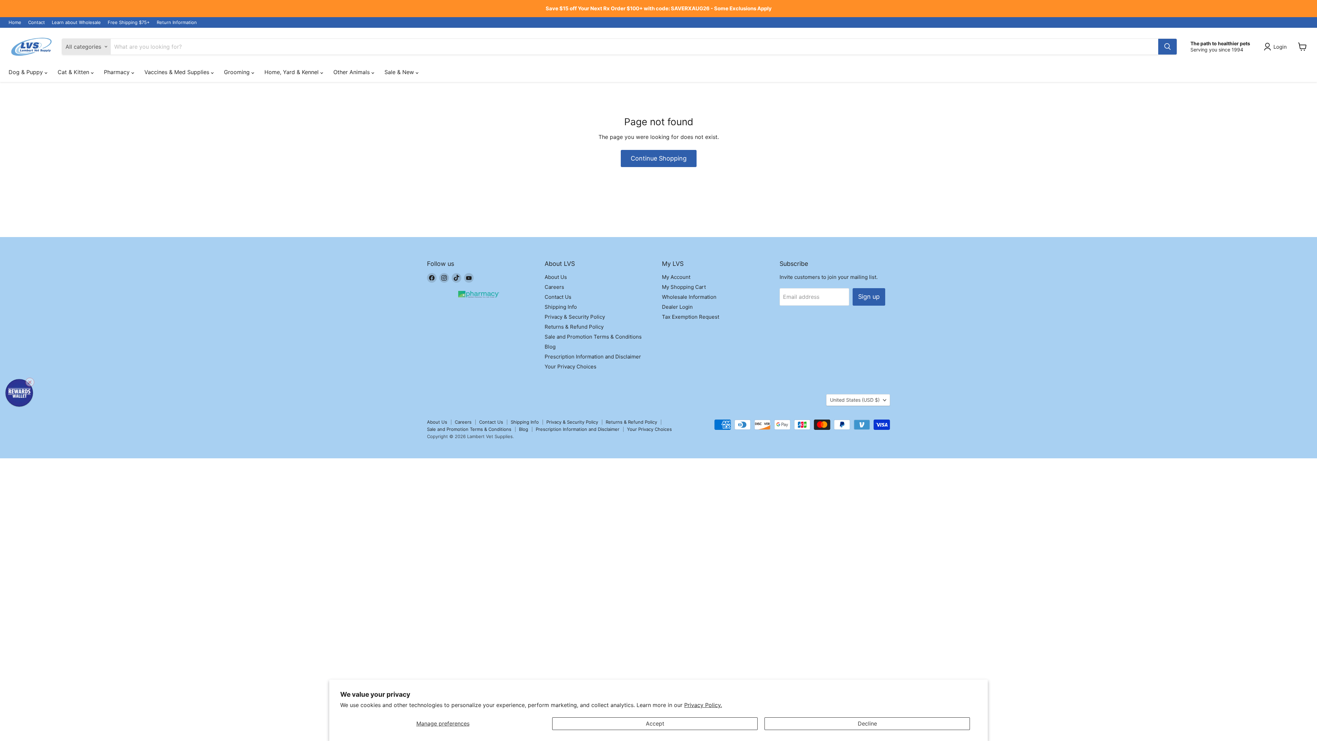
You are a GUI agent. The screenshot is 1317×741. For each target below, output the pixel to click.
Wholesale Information (689, 297)
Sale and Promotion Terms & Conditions (593, 336)
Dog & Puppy (27, 72)
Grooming (237, 72)
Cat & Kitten (74, 72)
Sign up (869, 296)
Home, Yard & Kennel (292, 72)
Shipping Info (561, 307)
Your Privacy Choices (570, 366)
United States (855, 400)
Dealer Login (677, 307)
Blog (550, 346)
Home (15, 22)
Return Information (177, 22)
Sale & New (400, 72)
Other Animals (352, 72)
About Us (556, 277)
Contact (36, 22)
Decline (867, 723)
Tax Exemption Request (690, 317)
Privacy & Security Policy (575, 317)
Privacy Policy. (703, 705)
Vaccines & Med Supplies (177, 72)
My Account (676, 277)
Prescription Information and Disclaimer (593, 356)
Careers (554, 287)
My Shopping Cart (684, 287)
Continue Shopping (659, 158)
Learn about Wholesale (76, 22)
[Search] (1167, 47)
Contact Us (558, 297)
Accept (655, 723)
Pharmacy (117, 72)
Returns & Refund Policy (574, 327)
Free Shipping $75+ (129, 22)
